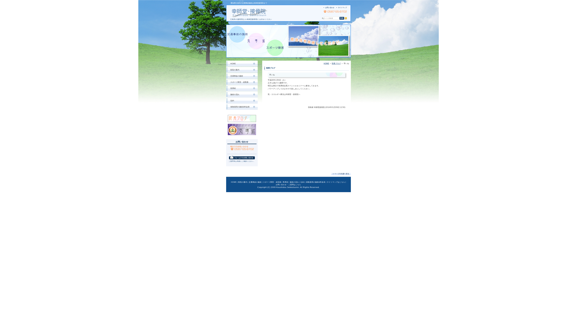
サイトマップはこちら (336, 182)
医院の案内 (234, 70)
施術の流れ (234, 94)
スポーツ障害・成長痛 (239, 82)
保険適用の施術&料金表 (240, 107)
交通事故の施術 (236, 76)
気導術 (233, 88)
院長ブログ (336, 63)
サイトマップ (342, 7)
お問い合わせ (329, 7)
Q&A (232, 101)
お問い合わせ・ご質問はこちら (288, 185)
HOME (326, 63)
